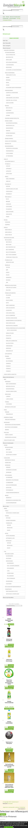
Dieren (5, 508)
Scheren (8, 115)
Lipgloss (8, 166)
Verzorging (7, 381)
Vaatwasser (8, 472)
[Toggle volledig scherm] (1, 819)
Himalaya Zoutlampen (11, 287)
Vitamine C (8, 366)
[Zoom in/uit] (0, 819)
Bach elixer (8, 244)
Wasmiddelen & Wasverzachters (13, 500)
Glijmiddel (7, 224)
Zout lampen (9, 452)
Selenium (8, 280)
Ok (5, 827)
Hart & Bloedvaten (10, 307)
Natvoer (9, 525)
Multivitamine (9, 361)
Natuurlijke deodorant (11, 62)
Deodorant (8, 110)
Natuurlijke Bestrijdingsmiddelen (13, 586)
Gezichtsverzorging (9, 72)
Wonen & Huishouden (15, 16)
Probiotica (8, 338)
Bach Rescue (9, 242)
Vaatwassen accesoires (11, 469)
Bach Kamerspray (10, 249)
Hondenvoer (9, 523)
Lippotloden (9, 173)
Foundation (9, 209)
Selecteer (3, 814)
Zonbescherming (9, 138)
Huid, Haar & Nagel (10, 312)
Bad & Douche (9, 107)
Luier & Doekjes (9, 399)
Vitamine (7, 356)
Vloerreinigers (9, 482)
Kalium (7, 275)
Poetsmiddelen (9, 490)
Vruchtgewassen (11, 578)
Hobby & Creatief (9, 434)
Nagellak (8, 181)
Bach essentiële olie (10, 247)
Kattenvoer (8, 540)
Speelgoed (6, 432)
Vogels (6, 510)
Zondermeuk (14, 802)
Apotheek (8, 518)
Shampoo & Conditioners (12, 92)
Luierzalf (8, 396)
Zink (7, 282)
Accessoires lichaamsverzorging (13, 69)
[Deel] (3, 819)
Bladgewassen (10, 563)
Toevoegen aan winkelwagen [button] (9, 645)
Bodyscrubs (9, 67)
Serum (7, 82)
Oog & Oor (8, 335)
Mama (5, 409)
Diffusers (8, 449)
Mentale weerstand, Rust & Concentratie (15, 328)
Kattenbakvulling (10, 538)
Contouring (9, 206)
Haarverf (8, 95)
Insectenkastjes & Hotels (12, 591)
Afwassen (8, 467)
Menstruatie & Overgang (12, 325)
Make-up (6, 159)
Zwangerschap (9, 350)
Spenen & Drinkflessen (11, 391)
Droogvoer (9, 527)
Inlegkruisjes (9, 135)
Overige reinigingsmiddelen (12, 492)
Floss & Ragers (9, 153)
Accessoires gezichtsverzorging (13, 87)
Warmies (7, 429)
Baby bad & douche (10, 386)
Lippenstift (8, 171)
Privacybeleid (9, 827)
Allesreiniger (9, 477)
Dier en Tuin (6, 506)
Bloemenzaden (9, 556)
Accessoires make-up (10, 161)
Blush (7, 199)
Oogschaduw (9, 191)
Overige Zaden (10, 573)
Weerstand (8, 348)
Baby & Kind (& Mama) (8, 377)
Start (4, 16)
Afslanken (8, 295)
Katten (6, 533)
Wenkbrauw (9, 194)
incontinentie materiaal (11, 123)
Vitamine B (8, 363)
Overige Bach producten (12, 257)
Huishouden (5, 18)
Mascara (8, 186)
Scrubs (7, 85)
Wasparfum (8, 497)
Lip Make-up (7, 163)
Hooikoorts (9, 310)
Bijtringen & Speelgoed (10, 407)
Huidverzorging (10, 64)
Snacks (8, 530)
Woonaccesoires (9, 447)
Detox (7, 302)
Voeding (7, 401)
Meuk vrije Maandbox (8, 597)
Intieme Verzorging (10, 133)
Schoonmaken (12, 18)
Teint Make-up (8, 196)
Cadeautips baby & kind (9, 440)
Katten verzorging (10, 535)
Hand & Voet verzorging (10, 141)
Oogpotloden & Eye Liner (12, 188)
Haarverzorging (9, 90)
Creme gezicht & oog (11, 75)
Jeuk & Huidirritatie (10, 315)
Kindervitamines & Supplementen (13, 320)
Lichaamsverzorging (10, 52)
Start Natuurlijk (6, 43)
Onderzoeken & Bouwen (10, 437)
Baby (5, 379)
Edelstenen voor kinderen (11, 427)
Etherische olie (8, 260)
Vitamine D (8, 368)
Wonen (5, 445)
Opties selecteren (9, 708)
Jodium (7, 272)
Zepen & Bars (9, 59)
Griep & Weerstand (10, 305)
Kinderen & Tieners (8, 417)
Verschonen (8, 394)
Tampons (8, 130)
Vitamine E (8, 371)
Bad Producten (9, 57)
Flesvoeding (9, 404)
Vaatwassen (7, 465)
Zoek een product (7, 10)
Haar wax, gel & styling (11, 100)
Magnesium (8, 277)
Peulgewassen (10, 575)
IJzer (7, 269)
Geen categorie (6, 45)
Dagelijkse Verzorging (9, 50)
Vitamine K (8, 358)
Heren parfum (8, 232)
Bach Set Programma (11, 252)
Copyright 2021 (7, 802)
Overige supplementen (10, 293)
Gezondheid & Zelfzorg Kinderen (12, 424)
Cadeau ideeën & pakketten (10, 374)
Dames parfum (8, 229)
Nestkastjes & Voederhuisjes (12, 512)
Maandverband (9, 128)
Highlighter (9, 214)
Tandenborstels (10, 150)
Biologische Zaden (9, 553)
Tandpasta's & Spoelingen (12, 148)
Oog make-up (8, 184)
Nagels (6, 176)
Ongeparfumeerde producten (12, 118)
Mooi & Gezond (6, 48)
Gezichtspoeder (9, 211)
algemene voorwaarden (9, 807)
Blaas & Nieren (9, 300)
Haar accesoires (10, 102)
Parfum (5, 227)
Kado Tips (5, 40)
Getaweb (10, 803)
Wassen (6, 495)
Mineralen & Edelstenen (10, 285)
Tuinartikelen (8, 589)
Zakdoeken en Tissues (10, 460)
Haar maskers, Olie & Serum (12, 97)
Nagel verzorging (10, 178)
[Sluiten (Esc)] (4, 819)
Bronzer (8, 201)
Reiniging (8, 80)
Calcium (8, 267)
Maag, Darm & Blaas (10, 323)
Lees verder (11, 624)
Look (8, 570)
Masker (7, 77)
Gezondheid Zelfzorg (9, 237)
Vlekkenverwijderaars (11, 502)
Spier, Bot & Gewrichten (11, 340)
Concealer (8, 204)
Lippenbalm (8, 168)
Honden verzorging (10, 520)
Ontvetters (8, 487)
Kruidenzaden (9, 581)
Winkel (7, 16)
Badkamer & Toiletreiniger (12, 480)
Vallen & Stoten (9, 343)
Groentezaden (9, 561)
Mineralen (7, 265)
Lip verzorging (9, 156)
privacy (17, 807)
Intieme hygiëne (8, 120)
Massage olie (8, 143)
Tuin (5, 551)
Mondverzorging (9, 146)
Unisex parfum (8, 234)
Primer (7, 216)
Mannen (7, 105)
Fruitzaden (8, 558)
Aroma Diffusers (10, 262)
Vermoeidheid (9, 345)
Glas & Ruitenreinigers (11, 485)
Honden (7, 515)
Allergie (8, 297)
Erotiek (5, 220)
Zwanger (7, 412)
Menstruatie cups (10, 125)
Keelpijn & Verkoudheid (11, 318)
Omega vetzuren (10, 333)
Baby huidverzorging (11, 383)
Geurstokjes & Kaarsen (11, 454)
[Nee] (13, 827)
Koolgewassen (10, 568)
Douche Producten (10, 54)
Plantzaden (8, 583)
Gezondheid (7, 422)
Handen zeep (8, 462)
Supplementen (8, 353)
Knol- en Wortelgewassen (13, 565)
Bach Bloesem (8, 239)
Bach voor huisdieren (11, 254)
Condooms (7, 222)
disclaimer (22, 807)
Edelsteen (8, 290)
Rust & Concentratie (12, 330)
